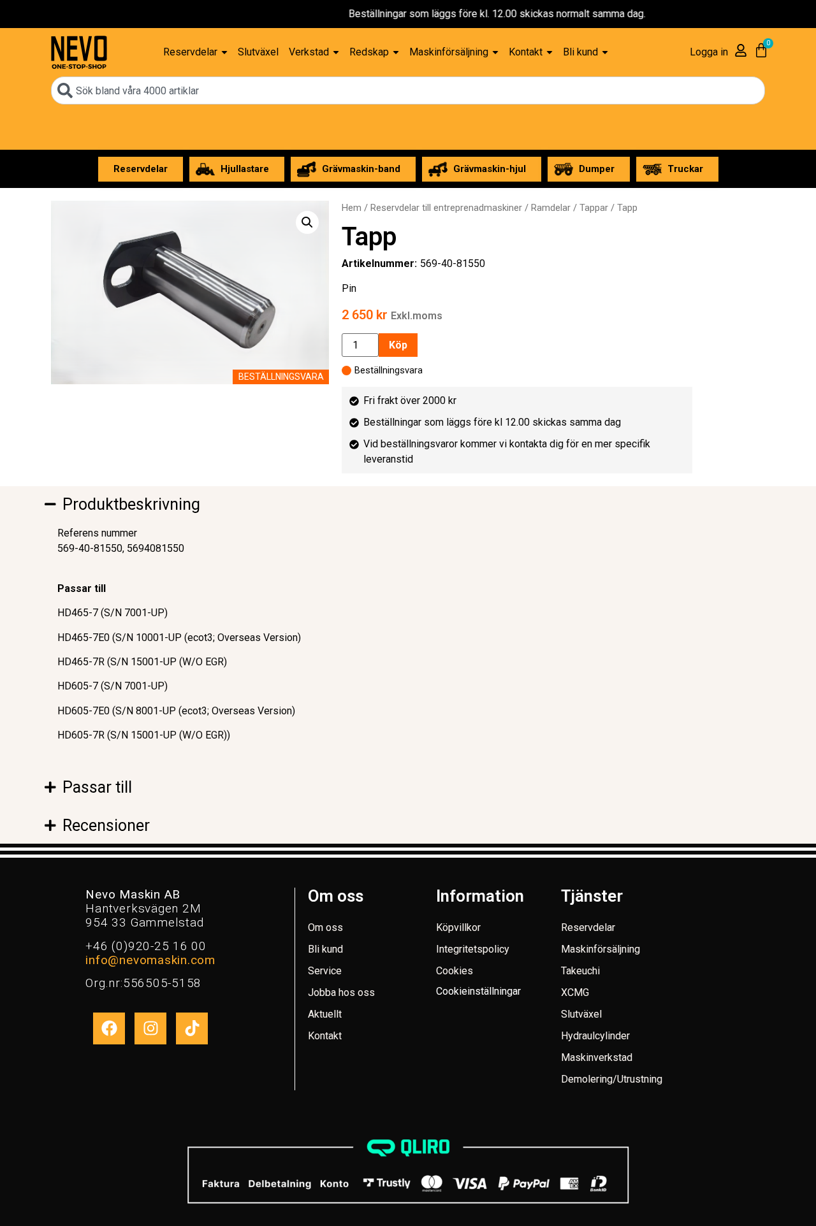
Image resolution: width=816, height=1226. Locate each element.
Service (325, 971)
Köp (398, 345)
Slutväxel (581, 1014)
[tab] (223, 505)
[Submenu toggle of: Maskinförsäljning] (495, 52)
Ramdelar (551, 207)
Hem (351, 207)
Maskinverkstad (596, 1057)
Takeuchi (580, 971)
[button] (307, 222)
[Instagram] (150, 1028)
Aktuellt (325, 1014)
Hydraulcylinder (595, 1036)
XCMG (575, 992)
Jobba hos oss (341, 992)
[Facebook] (109, 1028)
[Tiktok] (192, 1028)
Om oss (325, 927)
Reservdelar (588, 927)
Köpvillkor (458, 927)
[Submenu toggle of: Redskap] (396, 52)
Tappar (593, 207)
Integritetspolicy (472, 949)
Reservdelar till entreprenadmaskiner (446, 207)
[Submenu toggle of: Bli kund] (605, 52)
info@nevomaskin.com (150, 960)
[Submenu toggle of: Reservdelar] (224, 52)
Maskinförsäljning (600, 949)
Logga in (709, 52)
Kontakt (325, 1036)
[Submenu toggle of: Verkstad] (336, 52)
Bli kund (325, 949)
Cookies (454, 971)
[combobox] (408, 90)
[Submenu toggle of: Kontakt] (550, 52)
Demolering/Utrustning (611, 1079)
